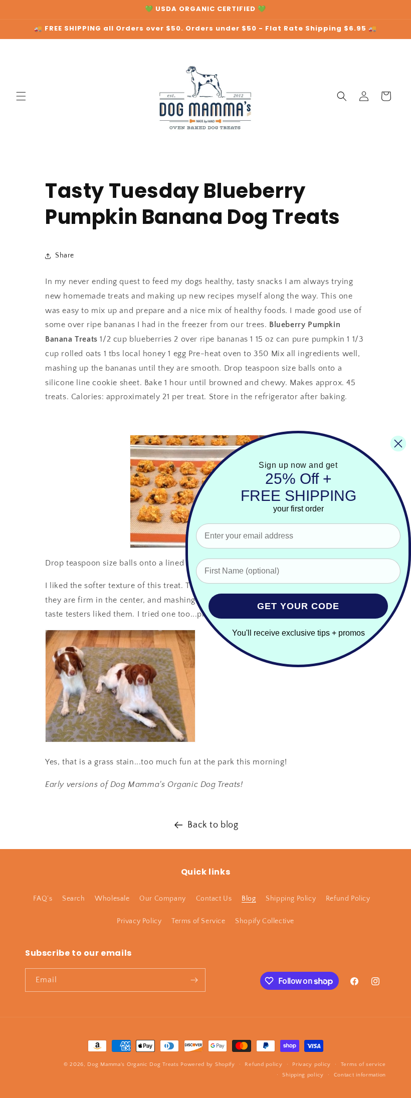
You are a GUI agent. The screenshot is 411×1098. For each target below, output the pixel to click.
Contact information (360, 1075)
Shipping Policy (291, 899)
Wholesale (112, 899)
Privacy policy (311, 1064)
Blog (249, 899)
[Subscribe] (194, 980)
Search (73, 899)
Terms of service (363, 1064)
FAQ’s (42, 899)
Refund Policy (348, 899)
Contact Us (214, 899)
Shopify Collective (264, 921)
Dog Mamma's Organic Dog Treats (132, 1064)
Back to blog (212, 825)
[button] (21, 96)
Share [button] (64, 255)
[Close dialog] (398, 443)
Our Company (162, 899)
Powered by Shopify (207, 1064)
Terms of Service (198, 921)
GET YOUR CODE (298, 606)
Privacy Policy (139, 921)
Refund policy (263, 1064)
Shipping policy (303, 1075)
